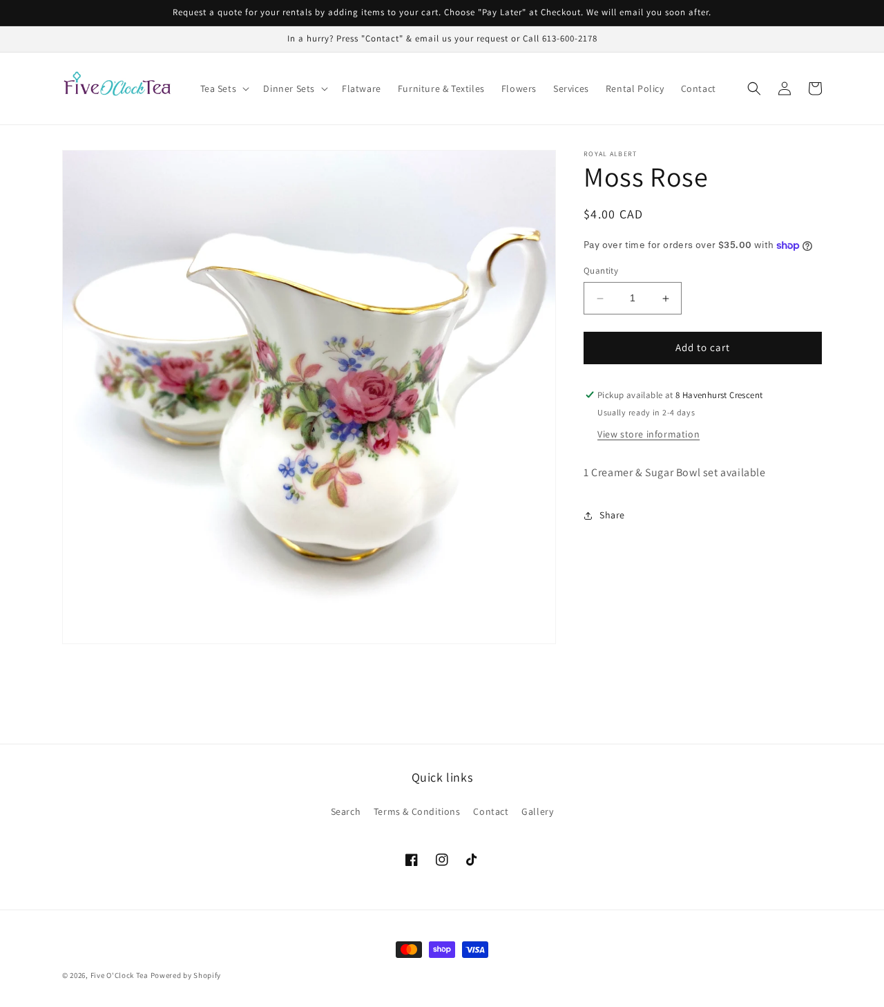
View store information (648, 434)
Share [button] (612, 515)
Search (346, 811)
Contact (490, 811)
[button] (224, 88)
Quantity (601, 271)
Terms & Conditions (417, 811)
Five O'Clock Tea (119, 975)
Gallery (537, 811)
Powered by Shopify (186, 975)
